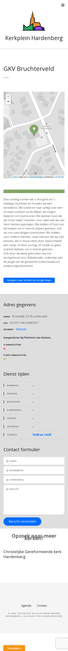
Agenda (26, 605)
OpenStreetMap (36, 176)
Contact (42, 605)
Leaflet (15, 176)
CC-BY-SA (59, 176)
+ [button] (8, 96)
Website (21, 329)
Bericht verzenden (22, 521)
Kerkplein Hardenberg (34, 38)
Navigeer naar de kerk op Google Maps (29, 280)
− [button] (8, 101)
